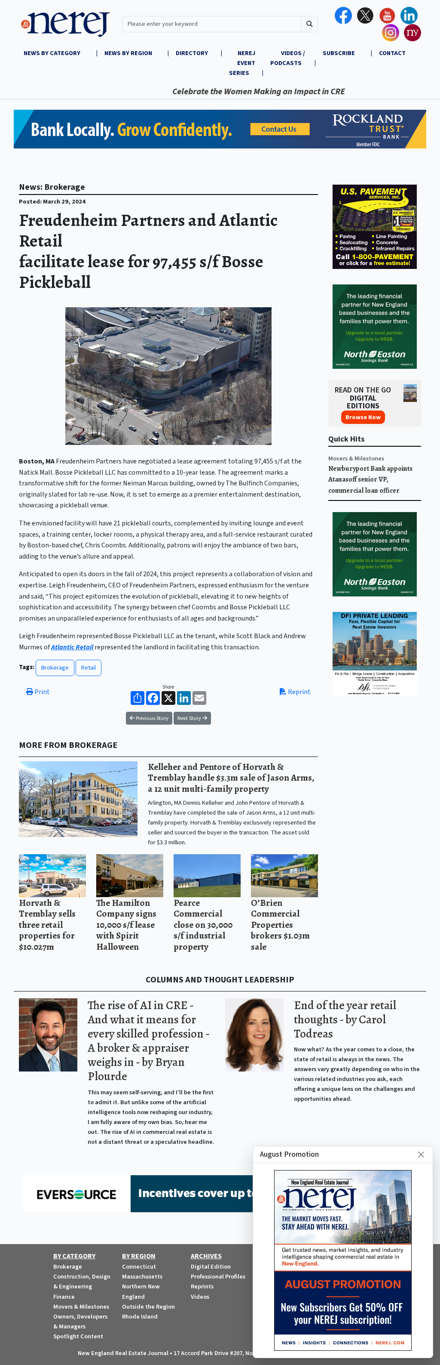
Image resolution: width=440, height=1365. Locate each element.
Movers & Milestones (356, 458)
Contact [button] (392, 53)
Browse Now (363, 417)
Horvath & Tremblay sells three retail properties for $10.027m (47, 924)
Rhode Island (140, 1316)
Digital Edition (211, 1266)
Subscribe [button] (339, 53)
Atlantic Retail (72, 647)
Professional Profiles (218, 1276)
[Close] (421, 1154)
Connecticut (139, 1266)
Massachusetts (142, 1276)
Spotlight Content (78, 1336)
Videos (200, 1296)
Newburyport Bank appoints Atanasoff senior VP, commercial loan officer (370, 479)
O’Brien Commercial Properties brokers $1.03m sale (280, 924)
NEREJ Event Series (242, 63)
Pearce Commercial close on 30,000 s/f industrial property (203, 924)
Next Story (189, 718)
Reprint (299, 692)
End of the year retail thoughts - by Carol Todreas (345, 1019)
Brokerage (55, 667)
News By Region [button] (128, 53)
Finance (64, 1296)
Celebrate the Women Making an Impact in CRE (232, 92)
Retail (88, 667)
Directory (192, 53)
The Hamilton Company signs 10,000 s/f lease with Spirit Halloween (126, 924)
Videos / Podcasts (287, 58)
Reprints (202, 1286)
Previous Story (151, 718)
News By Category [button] (53, 53)
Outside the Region (148, 1306)
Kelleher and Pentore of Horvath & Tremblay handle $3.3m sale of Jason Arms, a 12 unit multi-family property (231, 777)
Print (41, 692)
